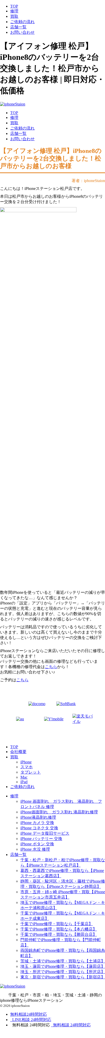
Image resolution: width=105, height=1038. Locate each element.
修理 (14, 11)
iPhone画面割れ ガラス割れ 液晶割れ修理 (59, 812)
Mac (24, 777)
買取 (14, 16)
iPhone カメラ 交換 (37, 822)
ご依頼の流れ (22, 22)
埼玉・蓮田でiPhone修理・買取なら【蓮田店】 (62, 966)
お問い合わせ (22, 32)
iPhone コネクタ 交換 (39, 828)
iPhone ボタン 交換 (37, 844)
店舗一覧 (18, 27)
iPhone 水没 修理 (35, 849)
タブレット (30, 772)
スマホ (26, 767)
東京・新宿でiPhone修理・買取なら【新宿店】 (62, 977)
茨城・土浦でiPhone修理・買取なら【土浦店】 (62, 961)
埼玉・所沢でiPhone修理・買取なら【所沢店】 (62, 972)
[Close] (29, 1035)
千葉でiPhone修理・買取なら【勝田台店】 (58, 934)
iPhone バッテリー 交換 (41, 838)
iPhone (26, 762)
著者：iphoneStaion (88, 180)
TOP (14, 6)
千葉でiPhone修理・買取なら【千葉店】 (56, 924)
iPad (24, 782)
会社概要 (18, 751)
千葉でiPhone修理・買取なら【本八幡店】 (58, 929)
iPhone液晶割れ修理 (38, 817)
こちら (51, 667)
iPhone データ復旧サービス (44, 833)
